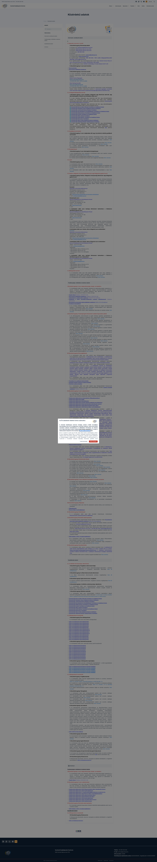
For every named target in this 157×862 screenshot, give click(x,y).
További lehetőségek (83, 441)
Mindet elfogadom (93, 441)
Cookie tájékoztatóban (85, 430)
